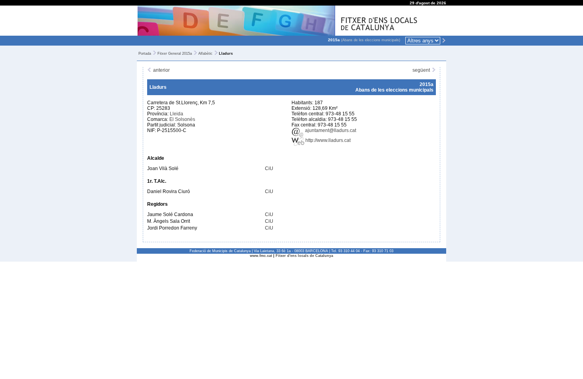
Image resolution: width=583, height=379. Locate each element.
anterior (161, 70)
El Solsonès (182, 119)
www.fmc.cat (261, 256)
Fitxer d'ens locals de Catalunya (304, 256)
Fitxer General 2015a (174, 54)
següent (421, 70)
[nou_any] (443, 40)
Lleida (176, 114)
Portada (144, 54)
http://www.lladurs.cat (327, 140)
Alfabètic (205, 54)
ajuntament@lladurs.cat (330, 130)
